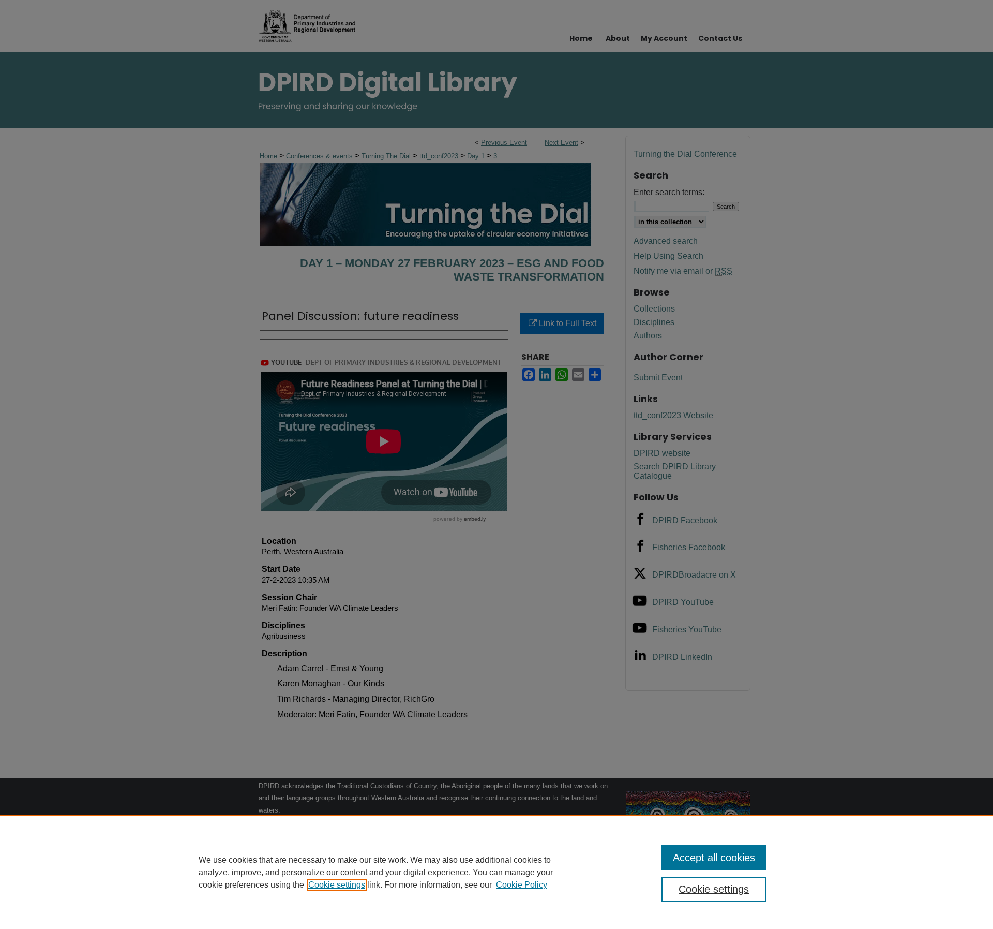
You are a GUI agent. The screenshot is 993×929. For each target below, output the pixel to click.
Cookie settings (336, 884)
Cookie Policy (521, 884)
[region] (496, 872)
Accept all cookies (714, 857)
